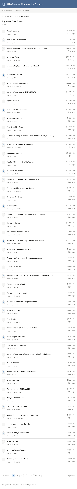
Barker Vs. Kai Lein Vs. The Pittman (20, 144)
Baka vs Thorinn (13, 363)
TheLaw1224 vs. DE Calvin (17, 284)
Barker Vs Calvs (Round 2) (17, 110)
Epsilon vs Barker (13, 223)
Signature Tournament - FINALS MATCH (22, 92)
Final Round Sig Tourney (16, 127)
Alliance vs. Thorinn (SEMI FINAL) (19, 249)
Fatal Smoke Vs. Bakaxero (16, 345)
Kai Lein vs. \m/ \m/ (14, 267)
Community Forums (24, 4)
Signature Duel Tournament (17, 83)
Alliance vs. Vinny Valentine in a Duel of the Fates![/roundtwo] (30, 136)
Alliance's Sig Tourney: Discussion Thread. (23, 66)
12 (31, 476)
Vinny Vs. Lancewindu (15, 398)
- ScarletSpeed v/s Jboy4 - (17, 406)
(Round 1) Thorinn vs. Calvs (17, 459)
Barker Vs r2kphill (13, 380)
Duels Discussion (13, 31)
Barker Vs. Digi (12, 441)
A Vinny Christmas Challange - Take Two (22, 415)
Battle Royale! (12, 206)
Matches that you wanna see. (18, 433)
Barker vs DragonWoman (16, 450)
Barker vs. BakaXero (14, 197)
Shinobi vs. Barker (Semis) (17, 293)
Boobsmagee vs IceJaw (16, 337)
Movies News (7, 10)
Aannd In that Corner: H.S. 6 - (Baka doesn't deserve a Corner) (30, 275)
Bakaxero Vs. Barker (14, 75)
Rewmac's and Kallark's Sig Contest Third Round (25, 241)
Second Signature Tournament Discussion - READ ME (27, 48)
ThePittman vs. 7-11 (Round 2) (18, 389)
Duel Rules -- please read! (16, 40)
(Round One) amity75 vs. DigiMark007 (21, 371)
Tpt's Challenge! (13, 319)
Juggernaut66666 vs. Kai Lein (18, 424)
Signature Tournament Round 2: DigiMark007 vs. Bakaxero (29, 354)
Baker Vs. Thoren (13, 310)
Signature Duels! (13, 101)
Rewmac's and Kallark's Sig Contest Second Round (26, 214)
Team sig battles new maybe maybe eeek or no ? (25, 258)
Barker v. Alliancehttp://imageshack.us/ (22, 302)
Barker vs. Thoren (13, 57)
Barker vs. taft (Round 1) (16, 171)
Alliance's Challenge (14, 118)
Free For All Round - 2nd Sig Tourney (20, 162)
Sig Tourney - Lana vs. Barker (18, 232)
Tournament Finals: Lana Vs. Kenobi (20, 188)
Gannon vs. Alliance (14, 153)
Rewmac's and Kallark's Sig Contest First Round (25, 179)
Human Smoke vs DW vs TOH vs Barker (22, 328)
